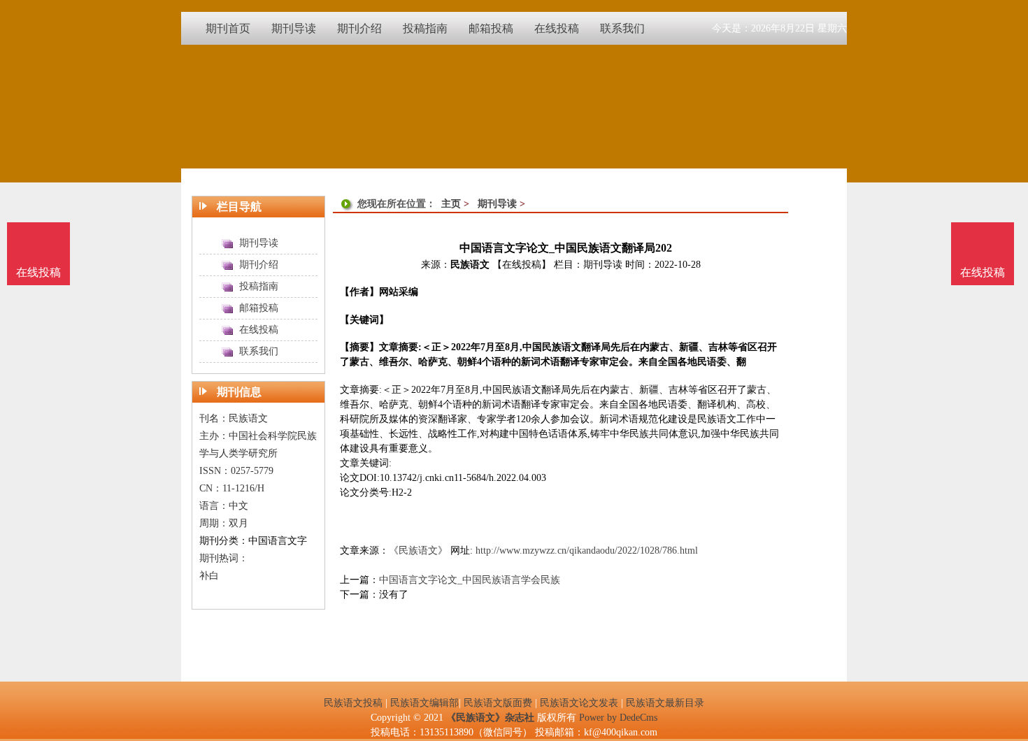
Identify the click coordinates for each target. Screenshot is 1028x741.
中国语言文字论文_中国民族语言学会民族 (469, 580)
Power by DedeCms (618, 717)
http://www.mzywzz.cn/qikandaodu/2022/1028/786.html (587, 550)
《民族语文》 (418, 550)
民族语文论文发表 (579, 703)
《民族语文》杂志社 (490, 717)
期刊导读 (497, 204)
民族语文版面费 (498, 703)
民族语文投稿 (353, 703)
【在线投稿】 (521, 264)
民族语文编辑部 (424, 703)
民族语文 (470, 264)
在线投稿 (982, 272)
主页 (451, 204)
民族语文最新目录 (665, 703)
